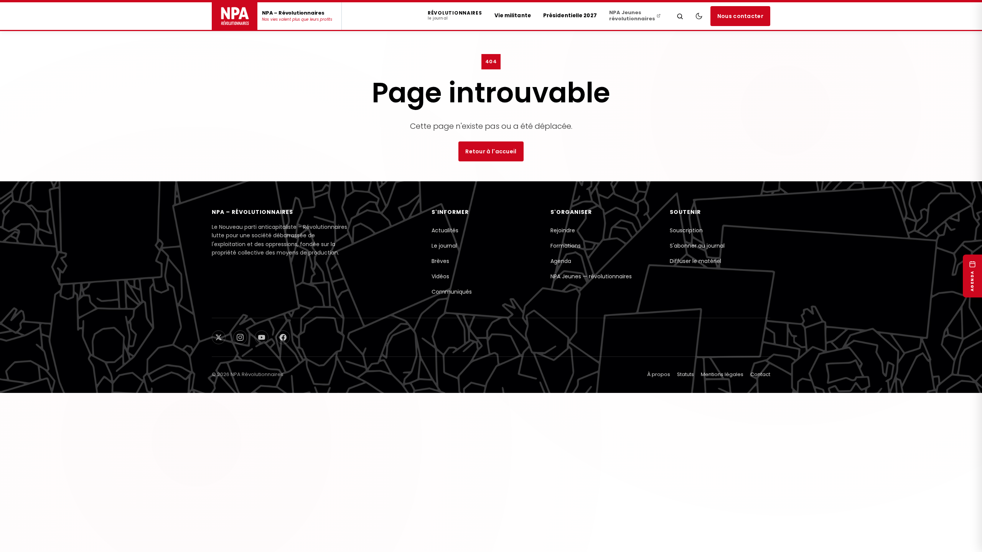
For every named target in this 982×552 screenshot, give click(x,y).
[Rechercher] (680, 16)
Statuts (685, 374)
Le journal (444, 246)
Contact (760, 374)
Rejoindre (562, 230)
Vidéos (440, 276)
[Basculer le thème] (699, 16)
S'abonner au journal (697, 246)
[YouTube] (262, 337)
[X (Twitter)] (219, 337)
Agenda (560, 261)
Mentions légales (722, 374)
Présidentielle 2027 (570, 15)
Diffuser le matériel (695, 261)
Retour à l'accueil (490, 151)
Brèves (440, 261)
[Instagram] (240, 337)
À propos (658, 374)
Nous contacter (740, 16)
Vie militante (512, 15)
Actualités (445, 230)
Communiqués (452, 292)
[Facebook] (283, 337)
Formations (565, 246)
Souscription (686, 230)
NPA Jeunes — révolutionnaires (591, 276)
